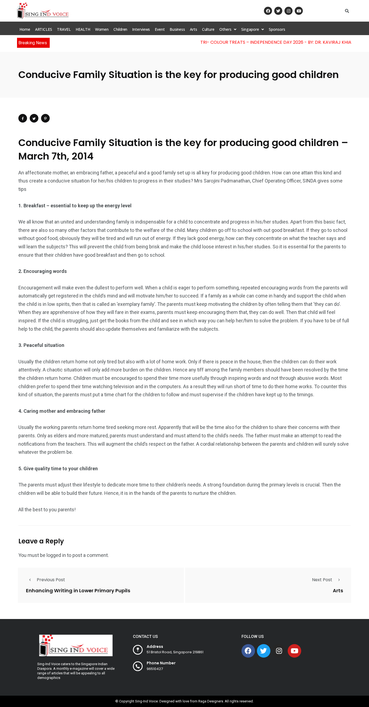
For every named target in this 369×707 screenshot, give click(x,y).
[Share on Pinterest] (45, 118)
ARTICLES (43, 29)
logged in (56, 555)
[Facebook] (268, 11)
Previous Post (51, 580)
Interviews (141, 29)
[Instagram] (288, 11)
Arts (193, 29)
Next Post (322, 580)
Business (177, 29)
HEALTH (83, 29)
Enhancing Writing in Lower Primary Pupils (78, 590)
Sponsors (277, 29)
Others (225, 29)
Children (120, 29)
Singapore (250, 29)
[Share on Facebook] (22, 118)
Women (102, 29)
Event (160, 29)
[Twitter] (278, 11)
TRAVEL (64, 29)
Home (24, 29)
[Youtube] (299, 11)
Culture (208, 29)
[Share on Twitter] (34, 118)
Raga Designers (210, 701)
